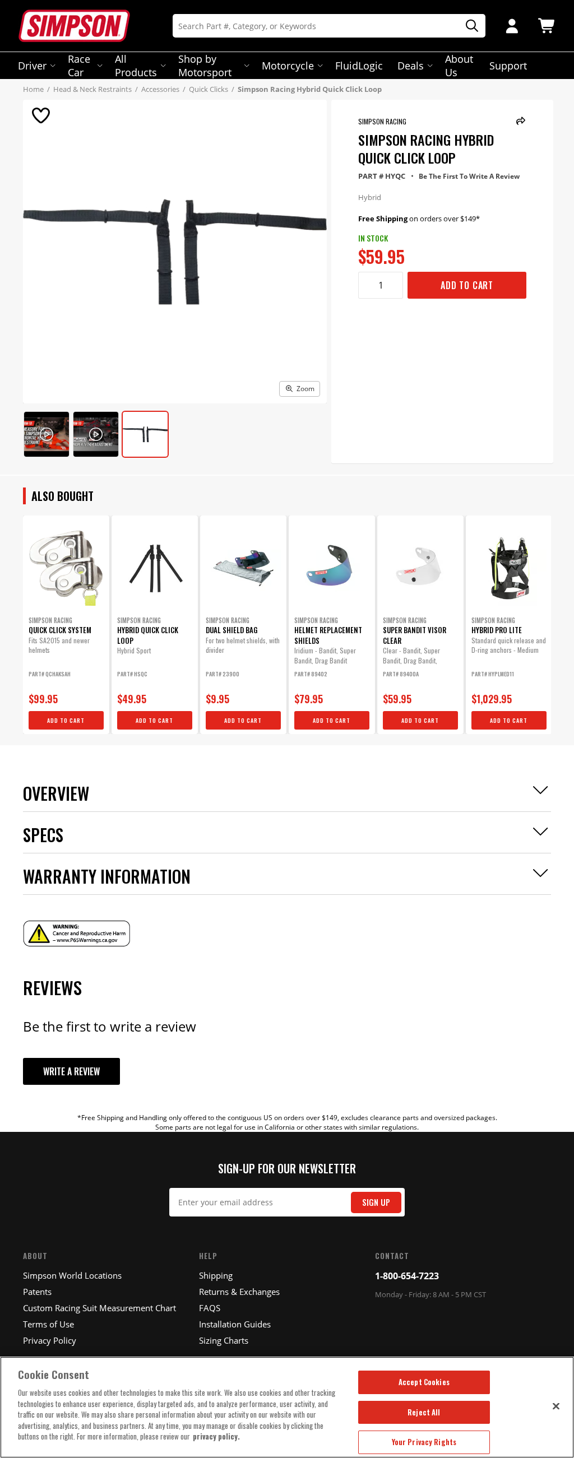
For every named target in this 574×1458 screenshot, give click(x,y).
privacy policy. (216, 1436)
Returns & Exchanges (239, 1291)
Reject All (424, 1412)
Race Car (79, 65)
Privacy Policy (49, 1340)
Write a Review (71, 1071)
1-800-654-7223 (407, 1276)
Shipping (216, 1275)
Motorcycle (288, 65)
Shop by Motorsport (205, 65)
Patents (37, 1291)
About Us (459, 65)
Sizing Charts (223, 1340)
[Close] (556, 1406)
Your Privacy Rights (424, 1441)
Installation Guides (235, 1324)
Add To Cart (467, 285)
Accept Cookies (424, 1381)
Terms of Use (48, 1324)
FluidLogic (359, 65)
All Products (136, 65)
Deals (410, 65)
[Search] (468, 26)
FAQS (209, 1307)
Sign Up (376, 1202)
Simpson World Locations (72, 1275)
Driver (32, 65)
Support (508, 65)
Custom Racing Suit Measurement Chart (99, 1307)
